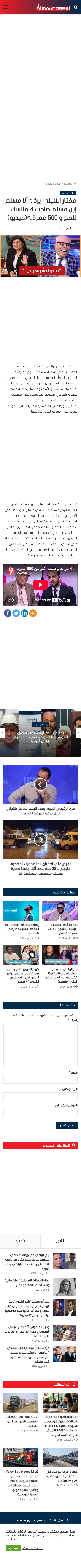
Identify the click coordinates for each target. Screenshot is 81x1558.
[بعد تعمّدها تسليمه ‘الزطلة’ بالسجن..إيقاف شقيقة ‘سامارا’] (60, 911)
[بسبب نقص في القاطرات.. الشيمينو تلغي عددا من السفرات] (20, 1403)
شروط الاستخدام (54, 1535)
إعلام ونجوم (53, 183)
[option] (40, 733)
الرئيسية (69, 183)
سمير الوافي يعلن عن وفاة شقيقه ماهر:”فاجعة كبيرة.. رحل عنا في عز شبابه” (40, 737)
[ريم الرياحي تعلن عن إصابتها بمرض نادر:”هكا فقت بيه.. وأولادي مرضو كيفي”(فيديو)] (60, 955)
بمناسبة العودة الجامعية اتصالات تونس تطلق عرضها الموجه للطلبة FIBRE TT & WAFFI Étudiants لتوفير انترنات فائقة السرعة (60, 1426)
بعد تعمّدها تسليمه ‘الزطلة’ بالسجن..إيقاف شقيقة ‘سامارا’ (63, 929)
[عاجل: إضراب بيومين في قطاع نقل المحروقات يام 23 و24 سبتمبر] (60, 1457)
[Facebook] (7, 613)
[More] (33, 613)
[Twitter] (16, 613)
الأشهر (60, 1241)
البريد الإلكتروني (67, 1089)
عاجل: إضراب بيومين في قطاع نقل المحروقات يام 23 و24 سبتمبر (62, 1476)
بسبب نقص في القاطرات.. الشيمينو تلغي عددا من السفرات (21, 1421)
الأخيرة (20, 1241)
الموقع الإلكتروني (66, 1105)
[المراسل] (53, 7)
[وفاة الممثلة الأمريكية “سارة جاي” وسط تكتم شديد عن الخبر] (64, 1287)
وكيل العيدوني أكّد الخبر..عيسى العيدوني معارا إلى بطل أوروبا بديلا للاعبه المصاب (27, 1331)
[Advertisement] (40, 132)
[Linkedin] (24, 613)
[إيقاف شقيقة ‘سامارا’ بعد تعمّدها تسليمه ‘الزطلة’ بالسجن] (21, 911)
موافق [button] (13, 1548)
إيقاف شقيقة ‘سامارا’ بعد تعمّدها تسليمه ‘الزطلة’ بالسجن (21, 929)
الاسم (73, 1072)
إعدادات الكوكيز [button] (32, 1548)
